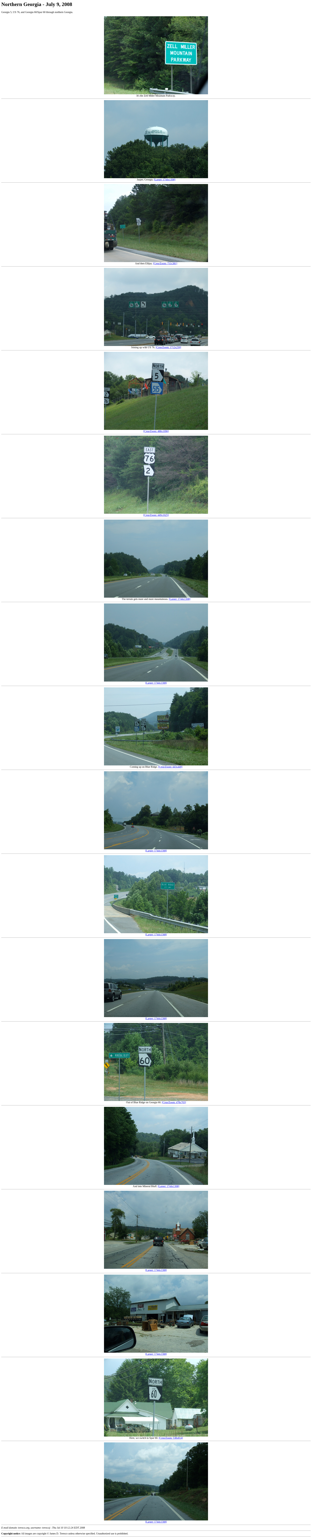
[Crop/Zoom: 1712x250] (168, 347)
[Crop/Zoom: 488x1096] (156, 431)
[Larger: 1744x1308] (164, 179)
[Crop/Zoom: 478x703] (174, 1102)
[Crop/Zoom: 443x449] (170, 766)
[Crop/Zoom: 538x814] (171, 1438)
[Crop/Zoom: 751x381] (165, 263)
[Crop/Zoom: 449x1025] (156, 515)
